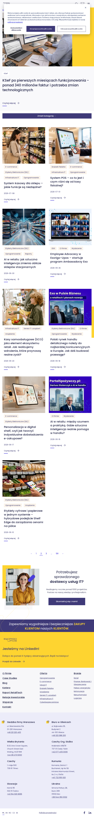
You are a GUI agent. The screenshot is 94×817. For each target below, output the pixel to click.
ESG (53, 248)
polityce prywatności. (15, 22)
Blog (4, 682)
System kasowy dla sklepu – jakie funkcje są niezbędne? (23, 185)
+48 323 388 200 (59, 735)
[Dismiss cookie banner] (85, 7)
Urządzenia (10, 334)
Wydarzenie (77, 248)
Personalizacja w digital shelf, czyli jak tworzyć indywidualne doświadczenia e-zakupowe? (23, 432)
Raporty (28, 254)
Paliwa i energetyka (82, 688)
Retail (76, 678)
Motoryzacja (79, 691)
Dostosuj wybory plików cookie (16, 29)
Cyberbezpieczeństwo (49, 702)
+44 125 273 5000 (14, 755)
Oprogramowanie (31, 177)
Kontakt (6, 706)
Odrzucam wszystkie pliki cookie (71, 29)
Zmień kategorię (45, 116)
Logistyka (78, 698)
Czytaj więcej (9, 103)
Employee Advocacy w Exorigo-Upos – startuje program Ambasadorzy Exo (69, 258)
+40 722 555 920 (59, 777)
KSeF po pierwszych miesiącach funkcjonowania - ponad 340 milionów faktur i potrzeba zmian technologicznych (45, 85)
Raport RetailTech (12, 692)
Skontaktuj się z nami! (67, 601)
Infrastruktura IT (12, 177)
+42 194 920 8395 (14, 794)
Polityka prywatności (47, 812)
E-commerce (11, 167)
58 (57, 553)
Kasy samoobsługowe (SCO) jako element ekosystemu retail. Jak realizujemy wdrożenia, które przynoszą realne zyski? (23, 347)
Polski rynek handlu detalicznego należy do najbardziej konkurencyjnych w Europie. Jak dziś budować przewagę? (70, 347)
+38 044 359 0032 (59, 797)
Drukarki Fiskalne (47, 688)
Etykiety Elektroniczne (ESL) (17, 172)
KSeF (6, 73)
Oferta (43, 673)
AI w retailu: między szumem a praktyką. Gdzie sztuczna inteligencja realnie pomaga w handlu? (69, 427)
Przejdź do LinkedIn (11, 661)
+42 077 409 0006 (60, 752)
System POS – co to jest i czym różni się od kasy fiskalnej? (67, 181)
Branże (77, 673)
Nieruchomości (80, 695)
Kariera (6, 687)
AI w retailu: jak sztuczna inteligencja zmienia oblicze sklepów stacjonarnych (22, 263)
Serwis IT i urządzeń (32, 328)
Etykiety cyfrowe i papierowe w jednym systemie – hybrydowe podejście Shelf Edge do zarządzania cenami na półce (23, 518)
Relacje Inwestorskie (13, 697)
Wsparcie (7, 702)
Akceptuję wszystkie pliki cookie (41, 29)
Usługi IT (43, 685)
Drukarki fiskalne (58, 167)
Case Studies (9, 678)
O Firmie (63, 248)
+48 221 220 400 (14, 732)
